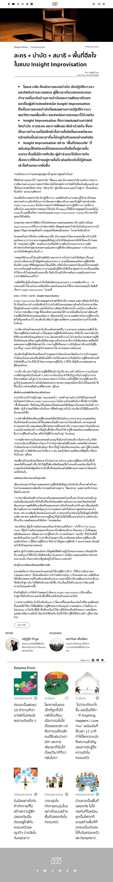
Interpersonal (38, 47)
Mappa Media (21, 47)
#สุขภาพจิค (22, 625)
